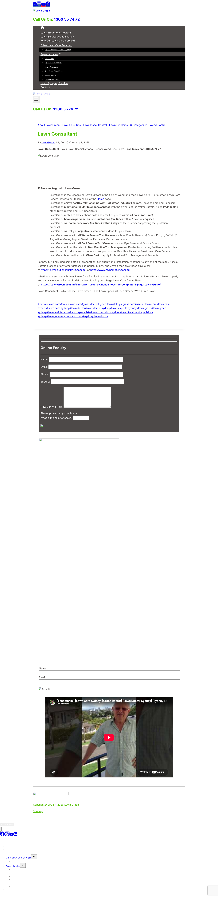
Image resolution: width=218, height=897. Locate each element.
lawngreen (53, 316)
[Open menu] (36, 99)
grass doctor (89, 304)
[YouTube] (43, 5)
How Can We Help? (51, 406)
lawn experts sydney (123, 308)
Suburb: (45, 381)
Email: (44, 366)
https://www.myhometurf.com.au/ (110, 269)
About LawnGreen (52, 79)
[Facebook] (48, 5)
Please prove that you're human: (59, 413)
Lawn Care (49, 58)
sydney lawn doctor (95, 316)
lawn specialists (80, 312)
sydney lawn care (72, 316)
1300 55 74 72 (67, 19)
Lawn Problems (51, 67)
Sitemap (38, 811)
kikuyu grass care (124, 304)
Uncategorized (139, 125)
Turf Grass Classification (55, 71)
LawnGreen (48, 142)
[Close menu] (1, 829)
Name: (44, 359)
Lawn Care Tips (71, 125)
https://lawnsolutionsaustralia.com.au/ (63, 269)
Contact (45, 87)
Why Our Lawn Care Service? (57, 40)
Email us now (7, 824)
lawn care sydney (58, 308)
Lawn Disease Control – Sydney (58, 50)
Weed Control (50, 75)
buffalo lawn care (49, 304)
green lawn (105, 304)
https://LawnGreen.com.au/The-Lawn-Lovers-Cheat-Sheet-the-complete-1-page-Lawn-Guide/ (101, 284)
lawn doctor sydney (97, 308)
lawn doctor (77, 308)
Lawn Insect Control (53, 63)
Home (100, 198)
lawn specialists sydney (105, 312)
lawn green (144, 308)
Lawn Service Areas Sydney (57, 36)
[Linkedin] (35, 5)
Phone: (45, 374)
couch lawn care (70, 304)
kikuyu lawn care (146, 304)
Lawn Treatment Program (55, 32)
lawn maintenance (58, 312)
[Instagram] (39, 5)
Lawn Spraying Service (54, 83)
